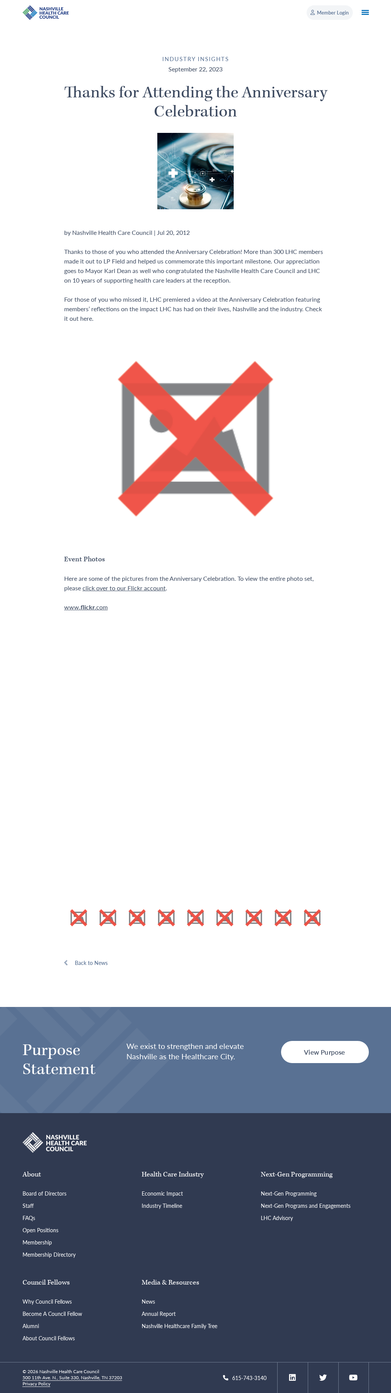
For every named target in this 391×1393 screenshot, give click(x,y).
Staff (28, 1205)
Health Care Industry (173, 1174)
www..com (86, 607)
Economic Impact (162, 1193)
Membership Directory (49, 1254)
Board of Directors (44, 1193)
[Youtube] (353, 1378)
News (148, 1301)
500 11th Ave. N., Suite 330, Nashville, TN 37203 (72, 1377)
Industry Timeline (162, 1205)
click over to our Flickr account (124, 587)
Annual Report (159, 1313)
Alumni (31, 1326)
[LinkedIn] (292, 1378)
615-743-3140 (249, 1378)
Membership (37, 1242)
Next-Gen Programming (297, 1174)
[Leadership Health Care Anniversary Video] (195, 437)
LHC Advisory (277, 1218)
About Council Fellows (49, 1338)
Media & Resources (170, 1282)
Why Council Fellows (47, 1301)
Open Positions (40, 1230)
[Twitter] (323, 1378)
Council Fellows (46, 1282)
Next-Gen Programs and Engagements (306, 1205)
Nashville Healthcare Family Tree (179, 1326)
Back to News (91, 962)
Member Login (333, 12)
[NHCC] (55, 1141)
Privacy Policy (36, 1383)
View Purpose (324, 1052)
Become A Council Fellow (52, 1313)
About (32, 1174)
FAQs (29, 1218)
